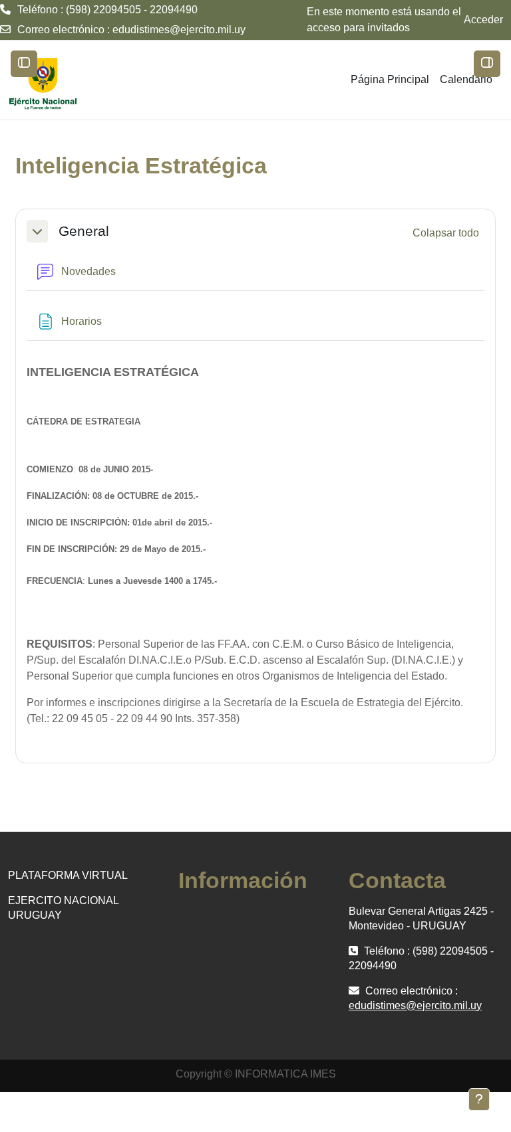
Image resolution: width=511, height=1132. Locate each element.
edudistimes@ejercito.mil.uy (179, 29)
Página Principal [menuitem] (390, 79)
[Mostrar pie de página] (479, 1099)
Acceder (483, 19)
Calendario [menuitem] (466, 79)
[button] (37, 231)
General (84, 230)
